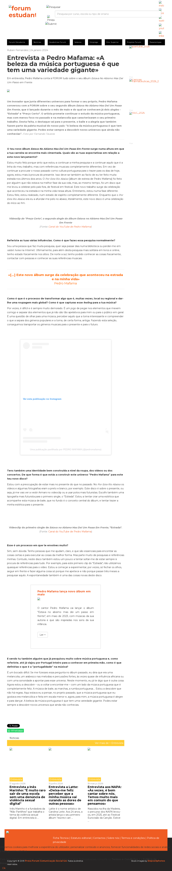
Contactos (99, 838)
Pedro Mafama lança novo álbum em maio (64, 593)
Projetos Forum (134, 42)
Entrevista (117, 743)
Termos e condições (133, 838)
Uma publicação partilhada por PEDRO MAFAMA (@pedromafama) (65, 449)
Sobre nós (113, 838)
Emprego (94, 42)
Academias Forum (57, 42)
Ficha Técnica (61, 838)
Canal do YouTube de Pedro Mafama (69, 226)
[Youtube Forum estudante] (161, 27)
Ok (4, 868)
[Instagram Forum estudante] (161, 4)
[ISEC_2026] (147, 127)
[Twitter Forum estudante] (161, 19)
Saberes (78, 42)
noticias (14, 737)
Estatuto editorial (81, 838)
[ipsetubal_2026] (147, 60)
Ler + (43, 634)
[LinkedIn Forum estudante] (161, 34)
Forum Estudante (17, 42)
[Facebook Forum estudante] (161, 11)
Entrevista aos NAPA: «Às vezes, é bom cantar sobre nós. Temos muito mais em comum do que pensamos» (104, 795)
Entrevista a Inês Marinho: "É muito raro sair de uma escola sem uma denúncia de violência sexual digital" (28, 795)
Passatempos (155, 42)
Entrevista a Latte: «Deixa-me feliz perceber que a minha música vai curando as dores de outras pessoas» (65, 795)
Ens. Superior (112, 42)
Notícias (37, 42)
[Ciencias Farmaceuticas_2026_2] (147, 94)
